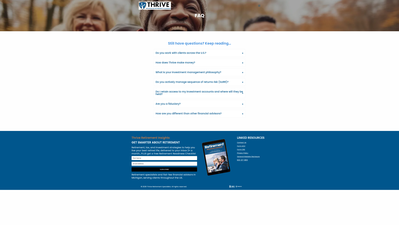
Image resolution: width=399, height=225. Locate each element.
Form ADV (241, 146)
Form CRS (241, 149)
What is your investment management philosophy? (188, 72)
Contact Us (241, 142)
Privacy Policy (242, 153)
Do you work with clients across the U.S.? (181, 53)
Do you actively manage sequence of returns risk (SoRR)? (192, 82)
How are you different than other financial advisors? (189, 113)
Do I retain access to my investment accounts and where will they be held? (199, 93)
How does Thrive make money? (175, 62)
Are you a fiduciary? (168, 104)
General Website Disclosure (248, 156)
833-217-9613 (242, 160)
